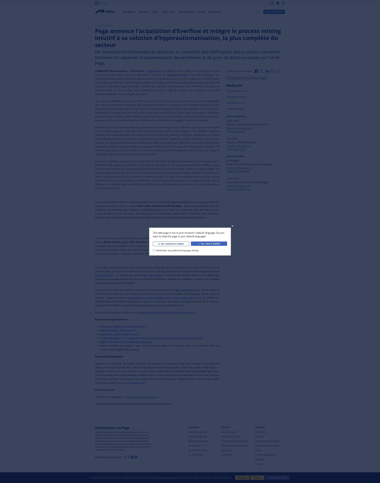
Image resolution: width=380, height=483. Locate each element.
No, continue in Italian (172, 243)
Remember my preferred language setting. (177, 250)
